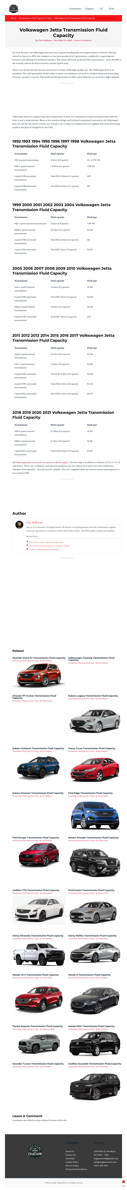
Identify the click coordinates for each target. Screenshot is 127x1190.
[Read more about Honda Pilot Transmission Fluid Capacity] (95, 1044)
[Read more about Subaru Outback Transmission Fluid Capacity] (39, 768)
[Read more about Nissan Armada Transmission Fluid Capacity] (95, 863)
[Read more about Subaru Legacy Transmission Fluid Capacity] (95, 721)
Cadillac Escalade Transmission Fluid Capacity (94, 1063)
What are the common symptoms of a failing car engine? (49, 546)
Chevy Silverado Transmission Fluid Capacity (37, 935)
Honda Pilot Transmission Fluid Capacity (91, 1026)
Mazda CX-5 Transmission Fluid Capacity (35, 974)
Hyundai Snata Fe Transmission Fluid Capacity (38, 658)
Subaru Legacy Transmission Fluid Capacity (93, 695)
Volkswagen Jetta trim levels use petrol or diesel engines (42, 462)
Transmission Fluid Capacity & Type (25, 661)
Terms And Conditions (76, 1169)
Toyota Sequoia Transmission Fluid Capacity (37, 1026)
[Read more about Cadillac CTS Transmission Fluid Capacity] (39, 910)
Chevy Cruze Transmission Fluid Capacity (91, 748)
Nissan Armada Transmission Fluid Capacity (93, 837)
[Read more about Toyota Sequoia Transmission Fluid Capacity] (39, 1042)
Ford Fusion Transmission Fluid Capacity (91, 890)
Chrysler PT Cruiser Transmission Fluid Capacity (34, 696)
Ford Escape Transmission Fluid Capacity (35, 837)
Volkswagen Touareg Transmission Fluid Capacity (91, 659)
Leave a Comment (82, 40)
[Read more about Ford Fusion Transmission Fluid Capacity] (93, 912)
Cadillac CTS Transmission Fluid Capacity (35, 890)
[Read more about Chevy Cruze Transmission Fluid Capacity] (95, 770)
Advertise (70, 1158)
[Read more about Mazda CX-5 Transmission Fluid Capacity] (39, 998)
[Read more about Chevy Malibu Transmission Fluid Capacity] (95, 952)
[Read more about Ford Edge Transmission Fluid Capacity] (95, 814)
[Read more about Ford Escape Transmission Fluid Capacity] (39, 855)
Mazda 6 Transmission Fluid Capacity (89, 974)
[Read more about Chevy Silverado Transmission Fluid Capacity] (39, 954)
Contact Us (70, 1155)
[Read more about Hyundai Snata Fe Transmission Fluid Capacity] (39, 676)
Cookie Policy (71, 1162)
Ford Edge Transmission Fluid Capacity (90, 793)
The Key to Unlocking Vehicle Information (44, 549)
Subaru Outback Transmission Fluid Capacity (38, 748)
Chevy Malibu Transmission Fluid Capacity (92, 935)
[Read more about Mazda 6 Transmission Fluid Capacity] (95, 999)
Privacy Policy (72, 1166)
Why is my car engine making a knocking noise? (46, 542)
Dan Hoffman (34, 522)
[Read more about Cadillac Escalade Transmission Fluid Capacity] (95, 1087)
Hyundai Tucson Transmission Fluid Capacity (38, 1063)
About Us (69, 1151)
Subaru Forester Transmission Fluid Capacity (38, 793)
